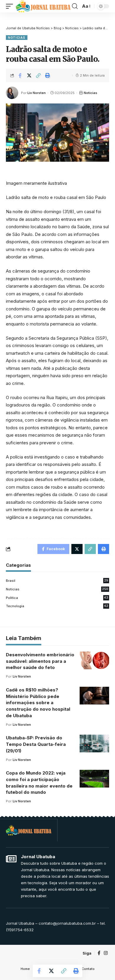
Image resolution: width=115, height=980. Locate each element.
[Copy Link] (38, 75)
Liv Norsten (36, 93)
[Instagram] (105, 953)
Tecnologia (57, 606)
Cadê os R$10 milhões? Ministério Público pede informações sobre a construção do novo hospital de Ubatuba (38, 702)
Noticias (16, 37)
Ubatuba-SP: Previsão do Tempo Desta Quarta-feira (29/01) (36, 744)
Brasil (57, 581)
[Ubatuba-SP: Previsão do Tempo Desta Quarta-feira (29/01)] (94, 743)
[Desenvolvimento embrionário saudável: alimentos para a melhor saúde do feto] (94, 660)
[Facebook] (99, 953)
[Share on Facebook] (20, 75)
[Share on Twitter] (29, 75)
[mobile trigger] (11, 6)
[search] (74, 6)
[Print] (47, 75)
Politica (57, 598)
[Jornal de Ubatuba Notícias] (43, 6)
